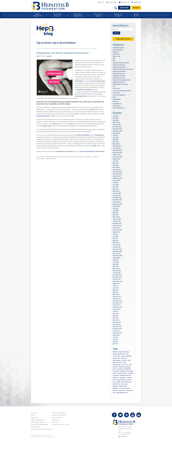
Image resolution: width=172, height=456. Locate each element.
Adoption (115, 352)
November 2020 (117, 251)
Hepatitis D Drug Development (121, 80)
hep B (114, 382)
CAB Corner (116, 54)
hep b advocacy (67, 156)
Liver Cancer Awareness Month (122, 91)
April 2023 (116, 189)
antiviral (115, 354)
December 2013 (117, 275)
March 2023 (116, 191)
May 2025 (115, 139)
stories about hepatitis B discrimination (92, 151)
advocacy (115, 52)
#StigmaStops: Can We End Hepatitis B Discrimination (62, 53)
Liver (114, 86)
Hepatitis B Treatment (77, 48)
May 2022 (115, 212)
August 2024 (116, 159)
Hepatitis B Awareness (119, 67)
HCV (126, 364)
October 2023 (117, 176)
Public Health (123, 386)
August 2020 (116, 258)
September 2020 (117, 255)
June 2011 (116, 339)
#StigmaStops (99, 135)
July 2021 (115, 234)
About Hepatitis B (118, 50)
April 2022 (116, 215)
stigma (128, 388)
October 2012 (117, 305)
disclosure (124, 358)
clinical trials (116, 358)
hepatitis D (123, 377)
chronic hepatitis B (126, 356)
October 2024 (117, 154)
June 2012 (116, 313)
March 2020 (116, 268)
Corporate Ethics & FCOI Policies (41, 429)
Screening (122, 388)
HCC (123, 364)
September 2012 (117, 307)
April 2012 (116, 318)
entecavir (124, 360)
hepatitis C (116, 377)
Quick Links (112, 2)
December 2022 (117, 197)
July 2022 (115, 208)
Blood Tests (121, 354)
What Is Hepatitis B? (37, 15)
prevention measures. (43, 116)
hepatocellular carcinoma (123, 380)
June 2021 (116, 236)
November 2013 (117, 277)
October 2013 (117, 279)
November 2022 (117, 200)
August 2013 (116, 283)
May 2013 (115, 290)
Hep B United (116, 384)
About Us (101, 2)
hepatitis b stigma (51, 158)
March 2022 (116, 217)
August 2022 (116, 206)
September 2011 (117, 333)
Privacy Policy (35, 427)
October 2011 (117, 331)
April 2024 (116, 165)
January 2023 (117, 195)
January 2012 (117, 324)
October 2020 (117, 253)
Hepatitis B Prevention (63, 48)
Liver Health (116, 93)
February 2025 (117, 146)
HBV (114, 58)
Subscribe (124, 8)
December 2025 (117, 126)
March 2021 (116, 243)
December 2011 (117, 326)
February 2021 (117, 245)
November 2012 (117, 303)
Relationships (117, 99)
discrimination (40, 156)
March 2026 (116, 122)
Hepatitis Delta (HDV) (119, 82)
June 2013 (116, 288)
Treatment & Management (77, 15)
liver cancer (124, 384)
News (114, 97)
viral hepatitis (129, 390)
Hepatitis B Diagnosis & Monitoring (46, 48)
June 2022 (116, 210)
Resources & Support (98, 15)
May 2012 (115, 316)
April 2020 (116, 266)
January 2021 (117, 247)
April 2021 (116, 240)
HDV (114, 60)
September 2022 (117, 204)
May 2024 (115, 163)
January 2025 (117, 148)
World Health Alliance (83, 135)
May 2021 (115, 238)
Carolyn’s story (46, 126)
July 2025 (115, 135)
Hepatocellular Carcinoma (120, 84)
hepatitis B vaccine (125, 375)
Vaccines (121, 390)
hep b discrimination (78, 156)
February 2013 (117, 296)
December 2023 (117, 172)
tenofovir (115, 390)
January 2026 (117, 124)
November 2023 (117, 174)
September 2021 (117, 230)
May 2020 (115, 264)
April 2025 (116, 142)
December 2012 (117, 301)
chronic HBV (116, 356)
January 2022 (117, 221)
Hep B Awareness (126, 382)
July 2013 (115, 286)
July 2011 (115, 337)
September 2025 (117, 131)
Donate (136, 8)
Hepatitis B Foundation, (84, 90)
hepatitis (115, 367)
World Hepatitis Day (118, 108)
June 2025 (116, 137)
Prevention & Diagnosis (57, 15)
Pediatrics (116, 386)
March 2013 (116, 294)
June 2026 (116, 118)
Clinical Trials (116, 56)
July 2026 (115, 116)
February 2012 (117, 322)
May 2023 (115, 187)
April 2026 (116, 120)
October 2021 (117, 227)
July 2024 (115, 161)
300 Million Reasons (118, 48)
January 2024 (117, 169)
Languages (137, 2)
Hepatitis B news (122, 373)
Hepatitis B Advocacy (119, 65)
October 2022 (117, 202)
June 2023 (116, 185)
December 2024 (117, 150)
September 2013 (117, 281)
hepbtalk (48, 56)
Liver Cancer (116, 88)
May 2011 (115, 341)
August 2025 (116, 133)
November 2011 (117, 328)
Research (115, 101)
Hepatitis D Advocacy (119, 78)
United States (117, 106)
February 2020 (117, 270)
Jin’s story (70, 124)
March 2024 (116, 167)
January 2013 (117, 298)
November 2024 (117, 152)
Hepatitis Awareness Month (121, 63)
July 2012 (115, 311)
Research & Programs (118, 15)
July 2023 (115, 182)
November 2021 (117, 225)
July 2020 (115, 260)
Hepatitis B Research (119, 73)
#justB (55, 124)
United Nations (79, 81)
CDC (127, 354)
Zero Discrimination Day (97, 81)
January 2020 (117, 273)
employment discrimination (64, 151)
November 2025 (117, 129)
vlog (114, 392)
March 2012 (116, 320)
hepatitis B (88, 156)
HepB (118, 382)
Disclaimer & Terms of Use (60, 424)
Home (33, 415)
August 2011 (116, 335)
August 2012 (116, 309)
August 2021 (116, 232)
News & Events (136, 15)
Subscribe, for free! (123, 39)
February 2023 (117, 193)
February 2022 (117, 219)
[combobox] (123, 29)
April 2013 (116, 292)
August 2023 (116, 180)
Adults (121, 352)
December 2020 (117, 249)
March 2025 (116, 144)
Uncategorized (117, 103)
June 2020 (116, 262)
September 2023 (117, 178)
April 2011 (116, 344)
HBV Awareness (117, 362)
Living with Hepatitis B (90, 48)
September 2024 (117, 157)
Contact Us (125, 2)
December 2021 (117, 223)
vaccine (92, 109)
